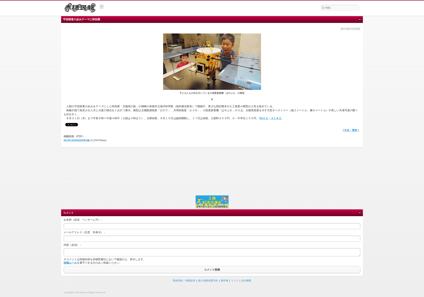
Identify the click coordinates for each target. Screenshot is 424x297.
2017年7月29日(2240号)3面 (77, 140)
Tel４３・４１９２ (270, 118)
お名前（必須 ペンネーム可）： (83, 219)
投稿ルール (70, 262)
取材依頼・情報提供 (184, 280)
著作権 (224, 280)
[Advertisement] (163, 171)
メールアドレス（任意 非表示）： (85, 232)
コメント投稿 (212, 269)
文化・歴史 (350, 130)
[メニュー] (101, 6)
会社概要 (246, 280)
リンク (234, 280)
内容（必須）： (73, 244)
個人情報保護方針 (208, 280)
